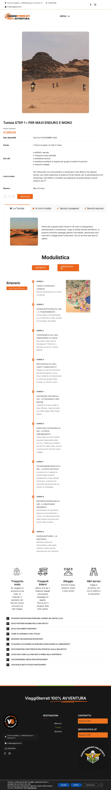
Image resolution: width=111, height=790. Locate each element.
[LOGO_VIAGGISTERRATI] (10, 715)
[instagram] (95, 4)
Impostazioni (90, 785)
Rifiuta (76, 785)
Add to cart (25, 196)
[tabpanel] (55, 231)
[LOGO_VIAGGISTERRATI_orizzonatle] (16, 13)
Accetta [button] (63, 785)
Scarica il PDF (85, 721)
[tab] (17, 208)
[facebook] (90, 4)
